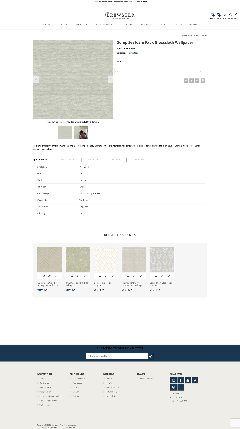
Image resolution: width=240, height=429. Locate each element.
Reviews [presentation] (116, 159)
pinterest (197, 80)
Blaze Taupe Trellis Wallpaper (102, 284)
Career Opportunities (48, 400)
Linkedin (181, 387)
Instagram (173, 380)
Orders (76, 387)
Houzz (173, 387)
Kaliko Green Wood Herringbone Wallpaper (47, 284)
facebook (191, 80)
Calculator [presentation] (93, 159)
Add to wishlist (56, 276)
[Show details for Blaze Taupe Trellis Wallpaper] (106, 259)
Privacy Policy (69, 427)
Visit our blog (44, 405)
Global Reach (45, 387)
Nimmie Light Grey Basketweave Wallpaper (132, 284)
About (41, 378)
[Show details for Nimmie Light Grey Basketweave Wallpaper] (134, 259)
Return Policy (111, 392)
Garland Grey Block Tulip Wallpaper (161, 284)
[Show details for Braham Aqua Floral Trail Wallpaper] (77, 259)
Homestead (133, 53)
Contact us (110, 378)
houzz (203, 80)
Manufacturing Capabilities (50, 396)
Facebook (181, 380)
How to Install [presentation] (68, 159)
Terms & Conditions (50, 427)
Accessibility (111, 396)
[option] (65, 132)
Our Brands (44, 383)
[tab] (43, 160)
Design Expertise (46, 392)
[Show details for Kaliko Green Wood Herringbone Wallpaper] (49, 259)
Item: (119, 61)
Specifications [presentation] (40, 159)
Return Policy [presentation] (140, 159)
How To (109, 383)
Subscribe (151, 356)
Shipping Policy (112, 387)
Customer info (79, 378)
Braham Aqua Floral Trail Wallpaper (76, 284)
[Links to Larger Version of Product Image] (73, 79)
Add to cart (43, 276)
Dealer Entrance (146, 378)
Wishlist (76, 396)
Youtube (188, 380)
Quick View (50, 276)
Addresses (77, 383)
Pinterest (195, 380)
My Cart (76, 392)
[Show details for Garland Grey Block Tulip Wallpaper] (162, 259)
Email (186, 80)
